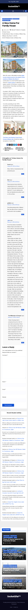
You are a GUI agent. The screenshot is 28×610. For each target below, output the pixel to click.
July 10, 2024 (7, 587)
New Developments (6, 20)
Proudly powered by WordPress (9, 602)
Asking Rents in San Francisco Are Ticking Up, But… (12, 555)
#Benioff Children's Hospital (18, 30)
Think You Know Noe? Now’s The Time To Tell (19, 149)
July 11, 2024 (7, 572)
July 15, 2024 (7, 543)
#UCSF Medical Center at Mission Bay (11, 37)
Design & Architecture (7, 18)
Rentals (15, 552)
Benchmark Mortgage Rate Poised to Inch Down (13, 569)
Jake (8, 220)
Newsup (22, 602)
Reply (23, 197)
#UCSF (15, 36)
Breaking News (6, 535)
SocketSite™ (14, 6)
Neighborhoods (16, 18)
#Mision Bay (22, 34)
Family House (11, 82)
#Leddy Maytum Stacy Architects (10, 34)
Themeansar (13, 604)
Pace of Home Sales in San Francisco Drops (13, 540)
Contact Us (15, 607)
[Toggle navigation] (13, 11)
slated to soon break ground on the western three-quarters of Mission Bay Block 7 (14, 77)
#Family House (6, 32)
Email (4, 389)
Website (4, 397)
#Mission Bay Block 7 (7, 36)
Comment (5, 355)
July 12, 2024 (7, 557)
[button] (23, 11)
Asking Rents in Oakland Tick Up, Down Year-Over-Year (13, 585)
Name (4, 381)
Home (11, 607)
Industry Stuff (14, 535)
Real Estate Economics (8, 537)
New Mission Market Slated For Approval (9, 149)
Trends (15, 537)
